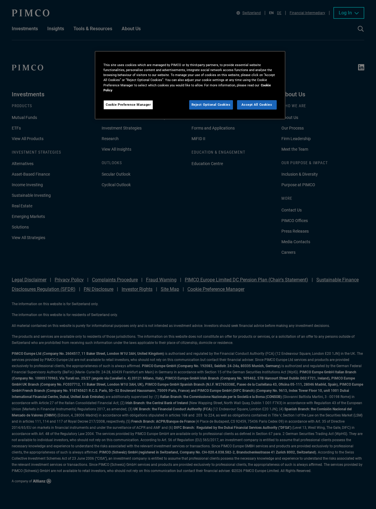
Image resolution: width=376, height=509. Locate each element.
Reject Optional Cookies (211, 105)
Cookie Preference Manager (128, 105)
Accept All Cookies (256, 105)
